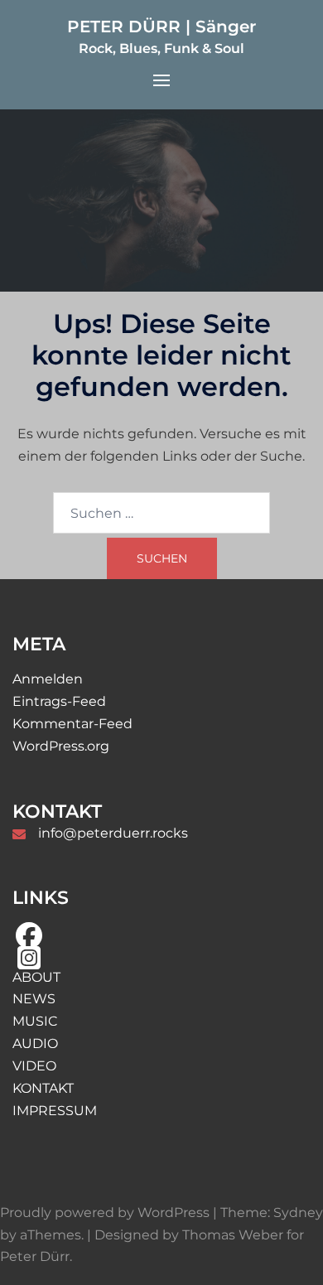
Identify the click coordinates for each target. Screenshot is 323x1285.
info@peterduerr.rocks (113, 833)
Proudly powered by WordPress (105, 1212)
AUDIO (35, 1043)
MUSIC (34, 1021)
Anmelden (47, 679)
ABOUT (36, 977)
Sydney (298, 1212)
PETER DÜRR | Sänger (161, 26)
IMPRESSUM (54, 1110)
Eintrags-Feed (59, 701)
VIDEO (34, 1066)
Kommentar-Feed (72, 724)
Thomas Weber (232, 1235)
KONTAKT (43, 1088)
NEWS (33, 999)
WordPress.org (60, 746)
